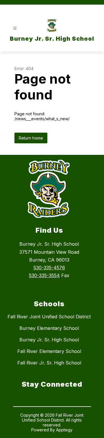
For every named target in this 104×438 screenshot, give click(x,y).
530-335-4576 (49, 267)
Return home (31, 138)
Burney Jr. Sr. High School (49, 340)
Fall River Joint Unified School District (49, 316)
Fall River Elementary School (49, 351)
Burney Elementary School (49, 328)
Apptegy (64, 429)
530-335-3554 (44, 275)
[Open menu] (15, 28)
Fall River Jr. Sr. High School (49, 363)
